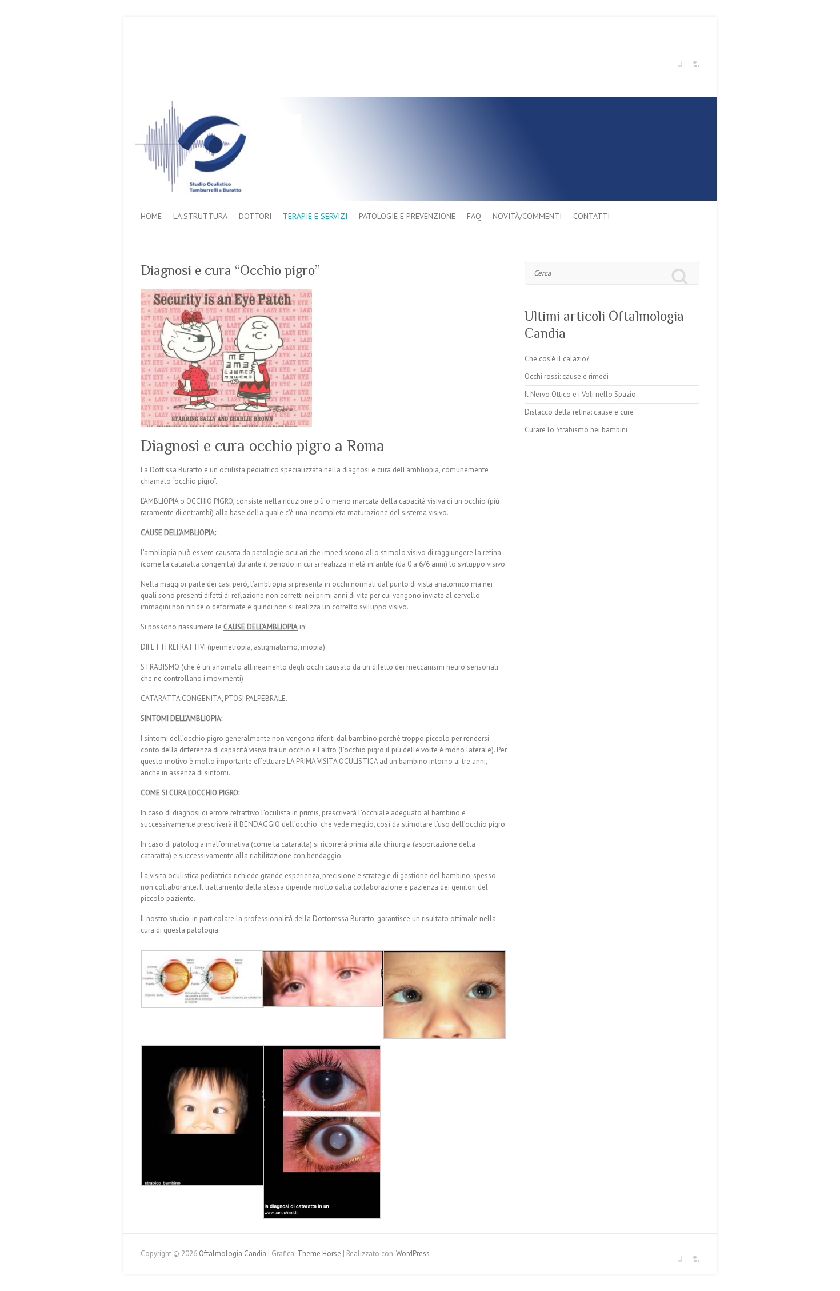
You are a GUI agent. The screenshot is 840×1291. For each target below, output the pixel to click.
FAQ (474, 216)
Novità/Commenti (527, 216)
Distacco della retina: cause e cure (579, 412)
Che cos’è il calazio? (557, 359)
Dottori (255, 216)
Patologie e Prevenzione (407, 216)
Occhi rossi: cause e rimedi (567, 376)
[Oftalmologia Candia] (420, 102)
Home (151, 216)
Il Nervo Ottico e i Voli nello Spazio (580, 394)
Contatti (591, 216)
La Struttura (200, 216)
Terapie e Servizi (315, 216)
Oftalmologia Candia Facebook (673, 58)
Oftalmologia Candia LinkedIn (690, 58)
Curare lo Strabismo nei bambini (576, 430)
